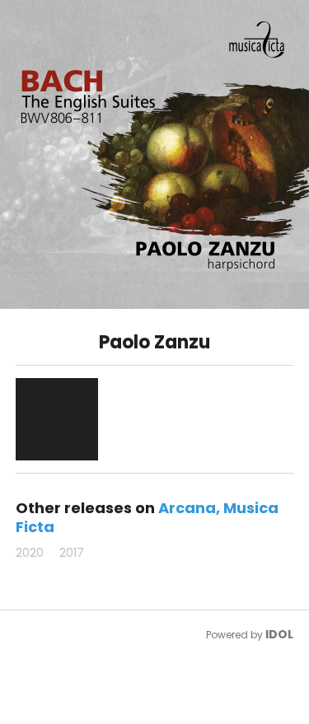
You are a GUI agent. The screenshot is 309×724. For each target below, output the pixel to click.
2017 (71, 552)
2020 (30, 552)
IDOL (279, 634)
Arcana (187, 507)
